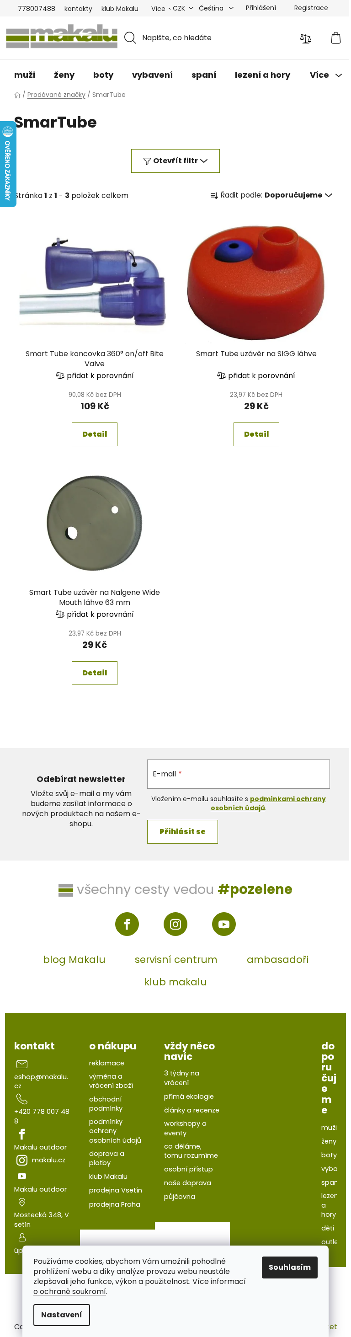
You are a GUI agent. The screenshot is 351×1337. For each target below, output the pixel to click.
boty (329, 1155)
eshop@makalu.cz (41, 1081)
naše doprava (187, 1182)
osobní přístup (188, 1169)
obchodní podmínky (105, 1104)
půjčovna (179, 1196)
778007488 (36, 8)
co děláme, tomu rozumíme (191, 1151)
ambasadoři (277, 959)
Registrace (311, 7)
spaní (330, 1182)
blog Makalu (74, 959)
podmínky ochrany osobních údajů (115, 1131)
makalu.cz (48, 1160)
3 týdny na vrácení (181, 1078)
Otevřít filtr (175, 160)
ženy (328, 1141)
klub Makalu (119, 8)
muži (329, 1127)
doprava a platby (106, 1158)
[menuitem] (24, 75)
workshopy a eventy (185, 1128)
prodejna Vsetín (115, 1190)
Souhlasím (290, 1267)
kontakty (78, 8)
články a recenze (191, 1110)
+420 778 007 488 (41, 1116)
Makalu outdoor (40, 1147)
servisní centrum (176, 959)
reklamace (106, 1063)
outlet (331, 1241)
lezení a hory (330, 1205)
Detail (94, 434)
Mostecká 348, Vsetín (41, 1219)
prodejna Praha (114, 1204)
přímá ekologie (189, 1096)
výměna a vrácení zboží (111, 1081)
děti (327, 1228)
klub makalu (175, 982)
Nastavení (61, 1315)
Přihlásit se (183, 831)
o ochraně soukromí (69, 1291)
